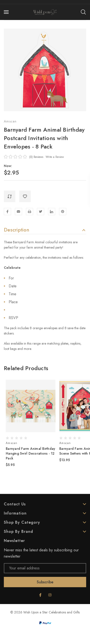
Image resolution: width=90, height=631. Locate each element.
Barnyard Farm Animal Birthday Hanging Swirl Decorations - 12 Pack (30, 453)
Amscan (10, 121)
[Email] (18, 211)
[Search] (83, 12)
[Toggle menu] (7, 12)
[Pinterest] (62, 211)
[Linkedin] (51, 211)
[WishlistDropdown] (25, 196)
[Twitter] (40, 211)
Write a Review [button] (55, 157)
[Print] (29, 211)
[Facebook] (7, 211)
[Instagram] (50, 595)
